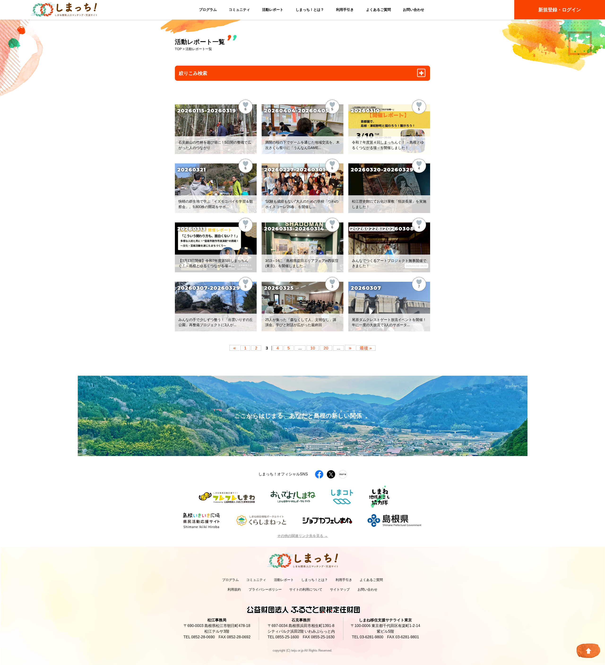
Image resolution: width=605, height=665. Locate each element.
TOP (178, 49)
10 (312, 348)
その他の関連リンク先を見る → (302, 536)
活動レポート (272, 10)
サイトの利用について (305, 589)
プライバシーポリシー (265, 589)
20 (326, 348)
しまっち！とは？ (310, 10)
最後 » (366, 348)
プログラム (208, 10)
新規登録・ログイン (559, 9)
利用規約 (234, 589)
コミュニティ (239, 10)
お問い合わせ (413, 10)
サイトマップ (340, 589)
